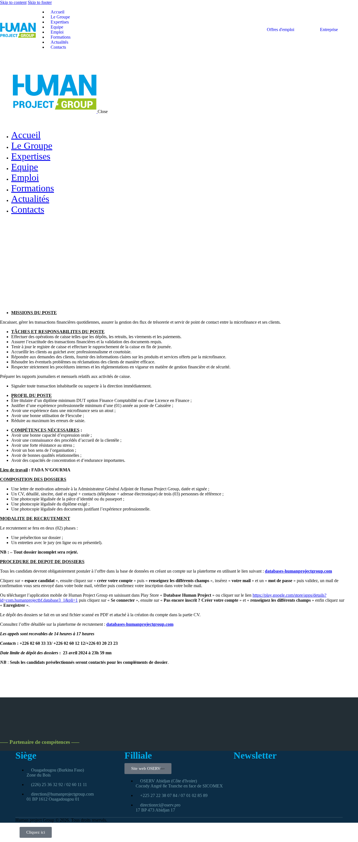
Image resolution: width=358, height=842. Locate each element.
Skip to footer (40, 2)
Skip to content (13, 2)
